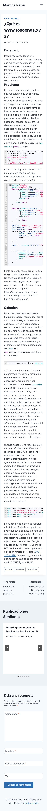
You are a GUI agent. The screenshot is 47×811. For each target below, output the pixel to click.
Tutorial (15, 19)
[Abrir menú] (41, 5)
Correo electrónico (15, 763)
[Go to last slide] (7, 648)
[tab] (18, 676)
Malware (20, 569)
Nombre (10, 751)
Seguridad (32, 569)
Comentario (12, 714)
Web (7, 776)
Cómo (6, 19)
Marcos (10, 42)
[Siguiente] (40, 648)
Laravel (9, 569)
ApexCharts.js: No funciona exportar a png (36, 588)
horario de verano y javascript (9, 588)
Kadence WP (31, 803)
